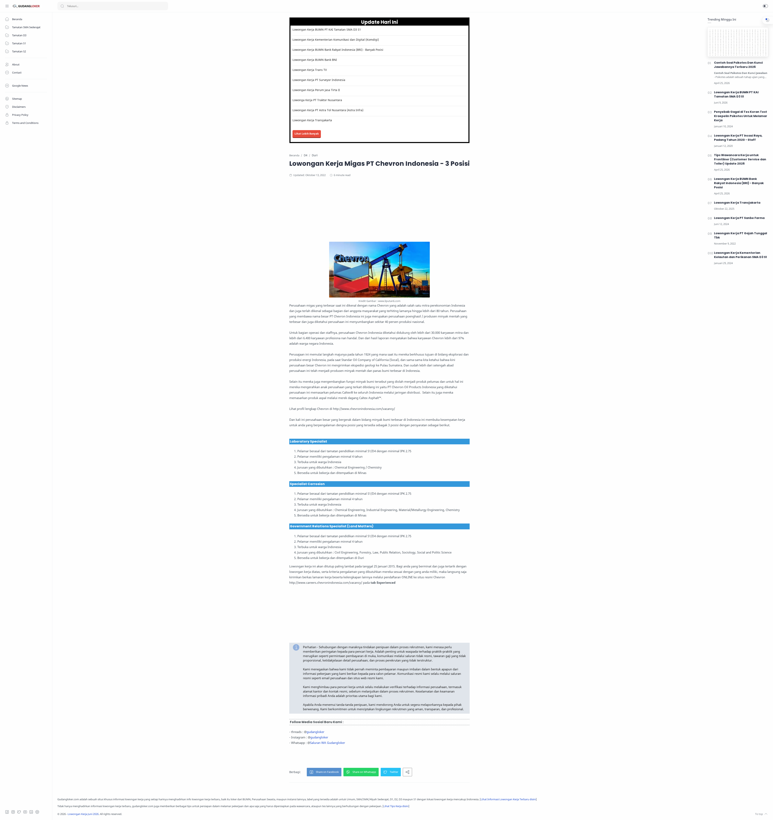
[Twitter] (19, 812)
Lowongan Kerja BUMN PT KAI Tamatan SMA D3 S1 (326, 29)
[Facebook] (7, 812)
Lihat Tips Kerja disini (395, 806)
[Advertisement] (379, 213)
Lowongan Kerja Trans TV (309, 70)
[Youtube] (25, 812)
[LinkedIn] (31, 812)
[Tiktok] (37, 812)
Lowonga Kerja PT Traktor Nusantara (317, 100)
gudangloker (315, 732)
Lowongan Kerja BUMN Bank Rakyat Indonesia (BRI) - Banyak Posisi (337, 50)
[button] (765, 6)
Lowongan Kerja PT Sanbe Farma (739, 218)
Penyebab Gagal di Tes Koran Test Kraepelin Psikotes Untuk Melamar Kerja (740, 116)
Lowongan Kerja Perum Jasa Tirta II (316, 90)
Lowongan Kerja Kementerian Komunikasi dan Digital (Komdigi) (335, 39)
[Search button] (62, 6)
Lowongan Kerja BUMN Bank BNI (314, 60)
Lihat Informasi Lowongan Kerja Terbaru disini (508, 799)
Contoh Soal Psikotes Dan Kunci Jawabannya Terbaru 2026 (738, 65)
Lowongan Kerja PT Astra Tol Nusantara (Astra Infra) (327, 110)
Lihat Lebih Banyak (307, 133)
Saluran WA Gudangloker (327, 743)
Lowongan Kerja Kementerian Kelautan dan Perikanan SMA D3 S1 (740, 255)
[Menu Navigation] (7, 6)
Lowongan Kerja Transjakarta (312, 120)
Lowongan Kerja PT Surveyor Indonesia (318, 80)
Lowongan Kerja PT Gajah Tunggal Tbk (740, 235)
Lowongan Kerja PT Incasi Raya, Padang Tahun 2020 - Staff (738, 138)
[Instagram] (13, 812)
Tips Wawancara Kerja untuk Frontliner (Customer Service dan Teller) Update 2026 (740, 159)
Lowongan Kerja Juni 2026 (83, 814)
